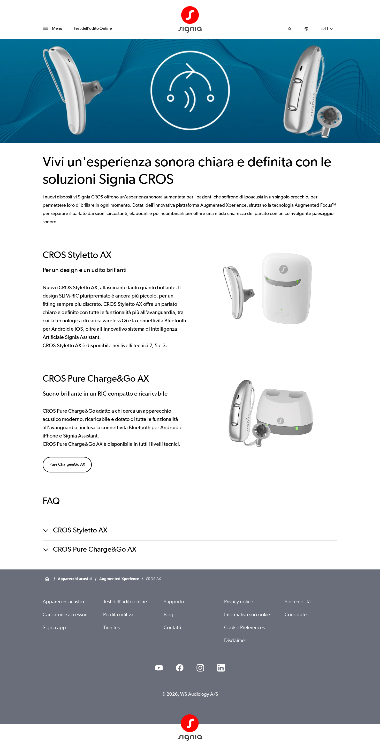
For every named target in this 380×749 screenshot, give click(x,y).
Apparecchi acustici (63, 602)
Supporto (174, 602)
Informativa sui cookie (247, 615)
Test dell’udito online (125, 602)
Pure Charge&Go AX (67, 465)
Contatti (172, 628)
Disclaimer (235, 640)
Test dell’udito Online (93, 29)
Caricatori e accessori (65, 615)
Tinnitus (111, 628)
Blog (168, 615)
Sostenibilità (298, 602)
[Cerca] (290, 29)
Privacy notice (238, 602)
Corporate (296, 615)
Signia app (54, 628)
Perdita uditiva (118, 615)
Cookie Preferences (244, 628)
